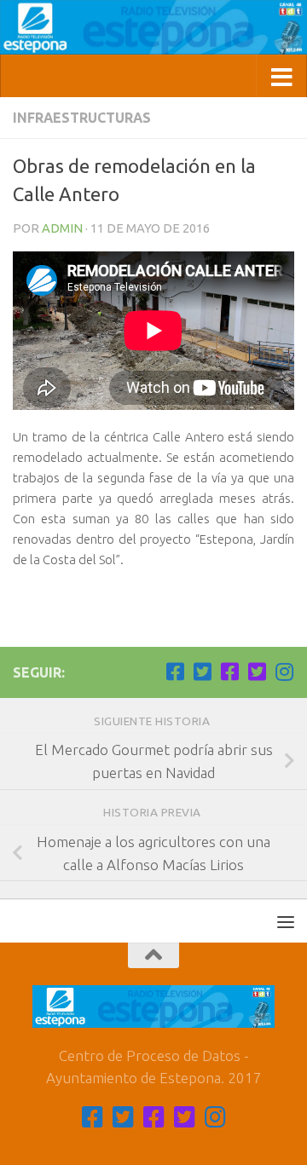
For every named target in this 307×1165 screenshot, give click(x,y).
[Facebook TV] (175, 671)
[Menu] (285, 921)
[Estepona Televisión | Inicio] (153, 27)
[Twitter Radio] (256, 671)
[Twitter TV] (202, 671)
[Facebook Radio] (229, 671)
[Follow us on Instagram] (284, 671)
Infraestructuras (82, 117)
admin (62, 228)
